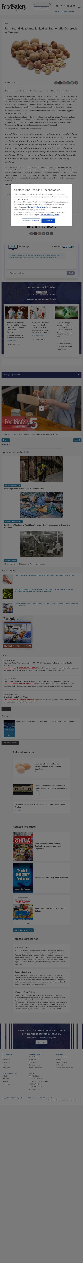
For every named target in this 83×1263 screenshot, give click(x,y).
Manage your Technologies (31, 220)
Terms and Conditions (37, 207)
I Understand (48, 220)
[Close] (69, 186)
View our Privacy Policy (49, 215)
